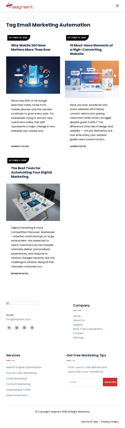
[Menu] (117, 5)
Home (77, 316)
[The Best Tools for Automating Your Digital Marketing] (33, 202)
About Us (79, 320)
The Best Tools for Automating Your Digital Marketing (31, 172)
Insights (78, 325)
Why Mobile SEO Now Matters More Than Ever (31, 47)
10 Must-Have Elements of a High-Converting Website (91, 49)
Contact (78, 333)
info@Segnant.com (18, 319)
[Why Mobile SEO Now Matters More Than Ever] (33, 75)
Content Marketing (18, 384)
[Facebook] (9, 328)
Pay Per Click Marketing (21, 373)
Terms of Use (89, 422)
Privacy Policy (110, 422)
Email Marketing (16, 378)
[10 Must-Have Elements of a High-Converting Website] (92, 79)
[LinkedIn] (32, 328)
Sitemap (78, 337)
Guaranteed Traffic (18, 390)
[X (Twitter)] (17, 328)
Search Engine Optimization (24, 367)
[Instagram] (24, 328)
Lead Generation (17, 395)
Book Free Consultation (88, 329)
